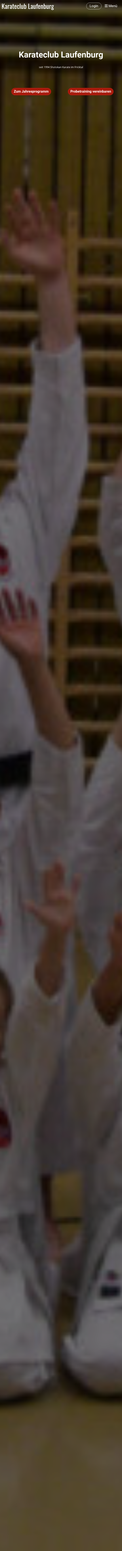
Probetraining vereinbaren (90, 91)
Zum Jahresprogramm (31, 91)
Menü (112, 6)
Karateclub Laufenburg (28, 6)
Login (94, 6)
